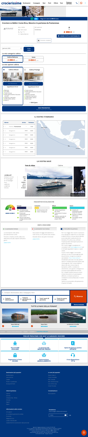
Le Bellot (32, 331)
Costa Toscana (52, 386)
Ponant (26, 331)
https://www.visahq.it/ (74, 258)
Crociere (2, 331)
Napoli (8, 402)
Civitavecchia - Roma (11, 398)
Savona (8, 393)
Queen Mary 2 (52, 375)
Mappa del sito (10, 418)
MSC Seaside (51, 379)
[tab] (44, 40)
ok (70, 415)
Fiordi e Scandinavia (11, 381)
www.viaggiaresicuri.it (76, 247)
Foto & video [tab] (30, 165)
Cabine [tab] (60, 165)
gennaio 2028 (6, 48)
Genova (8, 395)
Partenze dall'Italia (69, 3)
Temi (61, 3)
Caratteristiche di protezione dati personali (17, 423)
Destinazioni (26, 3)
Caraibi (8, 379)
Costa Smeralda (52, 377)
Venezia (8, 400)
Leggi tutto (7, 242)
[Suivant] (82, 181)
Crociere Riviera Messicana (14, 331)
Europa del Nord (10, 384)
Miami (7, 404)
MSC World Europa (53, 381)
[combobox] (36, 292)
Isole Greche (9, 377)
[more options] (85, 3)
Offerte (56, 3)
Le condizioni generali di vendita (14, 414)
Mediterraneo (9, 375)
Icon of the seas (52, 384)
